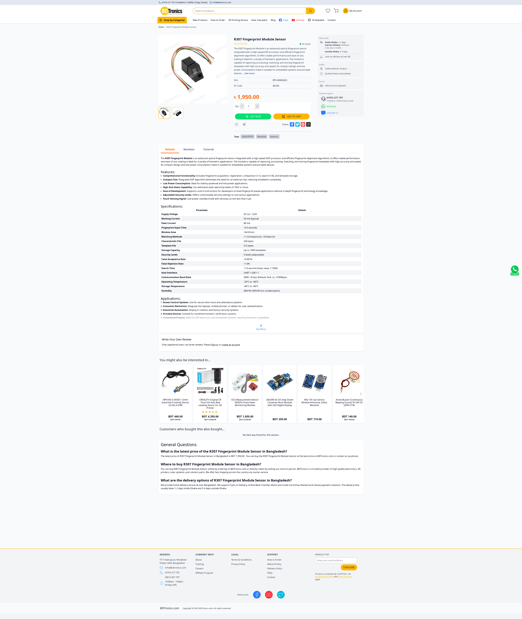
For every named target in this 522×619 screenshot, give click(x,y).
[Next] (361, 394)
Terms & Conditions (241, 559)
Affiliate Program (204, 572)
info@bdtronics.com (222, 2)
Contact (332, 20)
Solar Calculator (259, 20)
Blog (273, 20)
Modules (261, 136)
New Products (200, 20)
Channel (300, 20)
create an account (230, 344)
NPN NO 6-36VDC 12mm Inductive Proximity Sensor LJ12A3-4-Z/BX (175, 402)
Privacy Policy (238, 564)
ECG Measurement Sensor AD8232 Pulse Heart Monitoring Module (245, 402)
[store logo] (171, 11)
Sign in (214, 344)
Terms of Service (345, 576)
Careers (199, 568)
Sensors (274, 136)
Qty (237, 106)
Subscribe (349, 567)
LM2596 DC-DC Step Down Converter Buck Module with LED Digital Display (279, 402)
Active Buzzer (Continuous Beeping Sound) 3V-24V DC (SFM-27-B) (349, 402)
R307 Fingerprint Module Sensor (181, 27)
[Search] (310, 11)
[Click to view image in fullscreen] (192, 69)
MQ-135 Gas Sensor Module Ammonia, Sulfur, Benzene (314, 402)
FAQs (270, 572)
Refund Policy (274, 564)
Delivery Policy (274, 568)
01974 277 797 (172, 572)
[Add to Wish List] (236, 124)
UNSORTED (247, 136)
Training (199, 564)
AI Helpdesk (318, 20)
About (198, 559)
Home (161, 27)
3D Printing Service (238, 20)
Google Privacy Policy (324, 576)
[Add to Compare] (244, 124)
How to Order (218, 20)
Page (285, 20)
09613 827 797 (172, 577)
